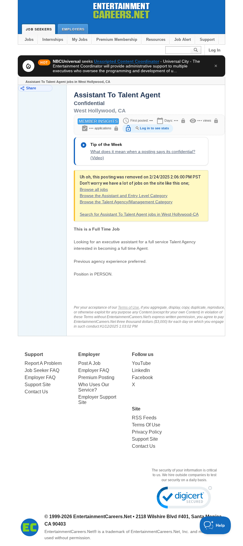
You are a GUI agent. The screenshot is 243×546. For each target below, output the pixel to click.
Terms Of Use (146, 424)
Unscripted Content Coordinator (126, 61)
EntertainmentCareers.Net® (70, 531)
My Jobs (79, 39)
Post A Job (89, 363)
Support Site (38, 384)
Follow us (143, 354)
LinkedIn (141, 370)
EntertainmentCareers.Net (102, 516)
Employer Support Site (97, 399)
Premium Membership (116, 39)
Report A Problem (43, 363)
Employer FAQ (40, 377)
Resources (155, 39)
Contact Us (36, 391)
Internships (52, 39)
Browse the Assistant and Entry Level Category (123, 195)
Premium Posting (96, 377)
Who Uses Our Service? (93, 387)
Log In (214, 50)
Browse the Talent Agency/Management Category (126, 201)
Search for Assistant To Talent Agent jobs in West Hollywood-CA (139, 214)
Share (31, 88)
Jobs (29, 39)
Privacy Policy (147, 431)
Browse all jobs (94, 189)
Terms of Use (128, 307)
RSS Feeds (144, 417)
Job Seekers (39, 29)
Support (207, 39)
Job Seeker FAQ (42, 370)
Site (136, 408)
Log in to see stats (154, 128)
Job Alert (182, 39)
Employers (73, 29)
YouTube (141, 363)
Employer (89, 354)
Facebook (142, 377)
